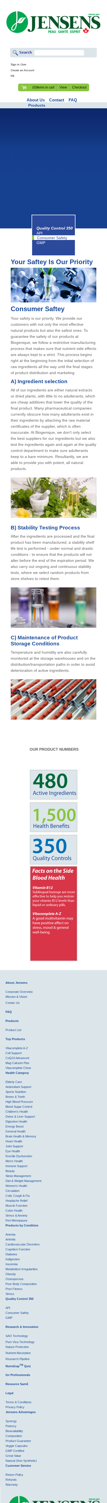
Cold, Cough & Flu (17, 1195)
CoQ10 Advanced (17, 1058)
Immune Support (16, 1166)
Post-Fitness (13, 1289)
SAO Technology (16, 1336)
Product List (13, 1030)
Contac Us (12, 1002)
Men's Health (14, 1161)
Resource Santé (16, 1384)
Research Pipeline (17, 1359)
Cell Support (13, 1053)
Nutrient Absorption (18, 1353)
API (39, 233)
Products (36, 105)
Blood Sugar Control (18, 1106)
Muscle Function (16, 1205)
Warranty (11, 1484)
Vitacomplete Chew (18, 1068)
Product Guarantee (18, 1441)
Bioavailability (14, 1431)
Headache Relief (16, 1200)
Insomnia (11, 1264)
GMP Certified (14, 1450)
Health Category (17, 1072)
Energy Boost (14, 1126)
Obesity (10, 1274)
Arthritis (10, 1239)
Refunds (11, 1479)
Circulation (12, 1190)
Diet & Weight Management (23, 1180)
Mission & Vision (16, 996)
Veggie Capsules (16, 1445)
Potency (10, 1426)
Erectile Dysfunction (18, 1156)
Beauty (10, 1171)
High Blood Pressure (19, 1101)
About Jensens (16, 982)
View (63, 87)
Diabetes (11, 1254)
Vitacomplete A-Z (16, 1048)
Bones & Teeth (15, 1096)
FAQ (8, 1011)
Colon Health (13, 1210)
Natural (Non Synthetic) (21, 1460)
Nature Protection (17, 1347)
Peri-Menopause (16, 1220)
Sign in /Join (18, 64)
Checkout (79, 87)
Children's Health (16, 1111)
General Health (15, 1131)
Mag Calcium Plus (17, 1063)
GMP (40, 243)
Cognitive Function (17, 1249)
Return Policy (14, 1474)
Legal (9, 1393)
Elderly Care (13, 1082)
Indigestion (12, 1259)
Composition (13, 1436)
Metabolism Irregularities (21, 1269)
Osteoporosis (14, 1279)
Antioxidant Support (18, 1086)
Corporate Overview (19, 991)
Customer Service (18, 1465)
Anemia (10, 1234)
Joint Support (14, 1146)
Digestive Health (16, 1121)
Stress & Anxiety (16, 1215)
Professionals (17, 1375)
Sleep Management (18, 1176)
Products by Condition (21, 1225)
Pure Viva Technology (20, 1342)
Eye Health (12, 1151)
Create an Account (22, 70)
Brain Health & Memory (20, 1136)
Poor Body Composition (21, 1284)
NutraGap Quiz (18, 1366)
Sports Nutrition (15, 1091)
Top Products (15, 1039)
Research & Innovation (21, 1326)
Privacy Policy (14, 1407)
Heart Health (13, 1141)
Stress (9, 1293)
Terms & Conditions (18, 1402)
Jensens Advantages (20, 1412)
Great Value (13, 1455)
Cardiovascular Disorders (22, 1244)
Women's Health (16, 1185)
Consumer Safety (52, 238)
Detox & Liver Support (20, 1116)
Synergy (11, 1421)
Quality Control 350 (19, 1298)
